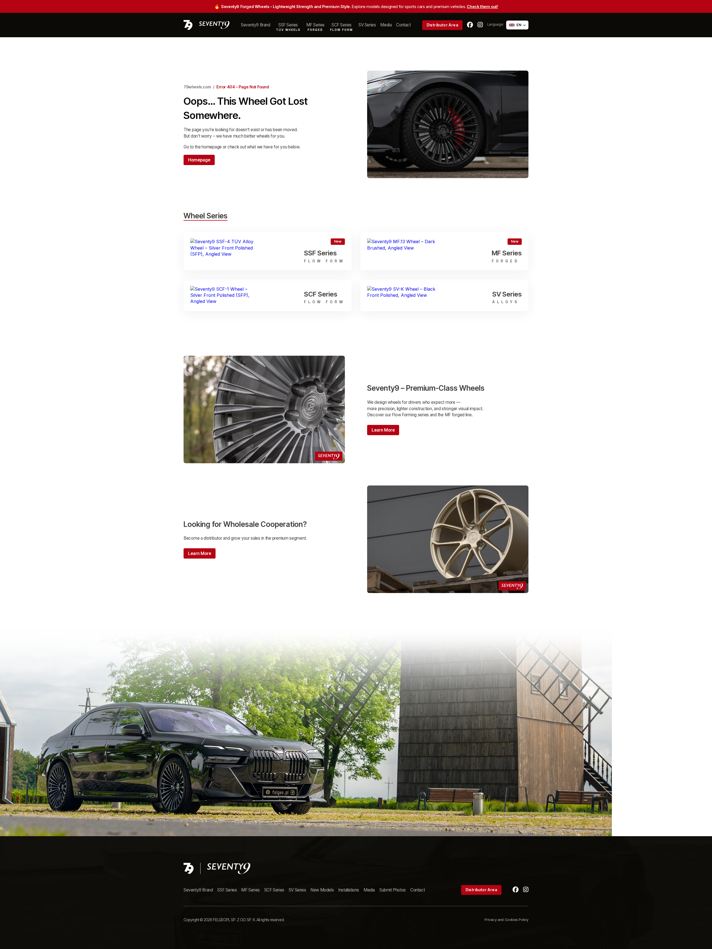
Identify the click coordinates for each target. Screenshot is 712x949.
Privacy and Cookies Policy (506, 920)
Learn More (383, 430)
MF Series (250, 890)
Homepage (199, 160)
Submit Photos (392, 890)
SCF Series (274, 890)
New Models (322, 890)
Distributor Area (442, 25)
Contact (403, 25)
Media (386, 25)
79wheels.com (197, 86)
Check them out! (482, 6)
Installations (348, 890)
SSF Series (227, 890)
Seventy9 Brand (255, 25)
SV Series (367, 25)
